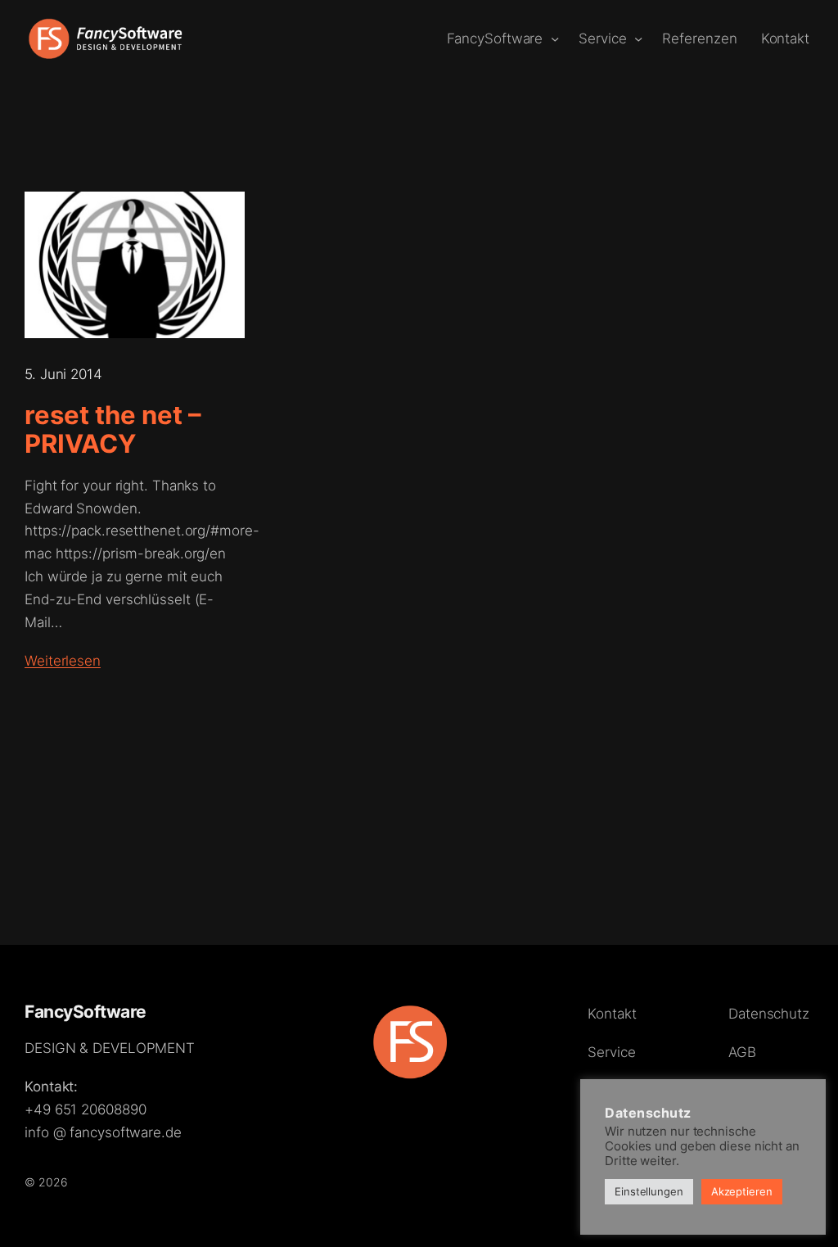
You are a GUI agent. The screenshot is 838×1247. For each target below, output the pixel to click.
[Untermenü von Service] (638, 38)
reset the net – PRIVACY (113, 429)
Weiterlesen (63, 660)
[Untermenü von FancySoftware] (555, 38)
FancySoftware (85, 1011)
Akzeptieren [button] (742, 1191)
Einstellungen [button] (649, 1191)
